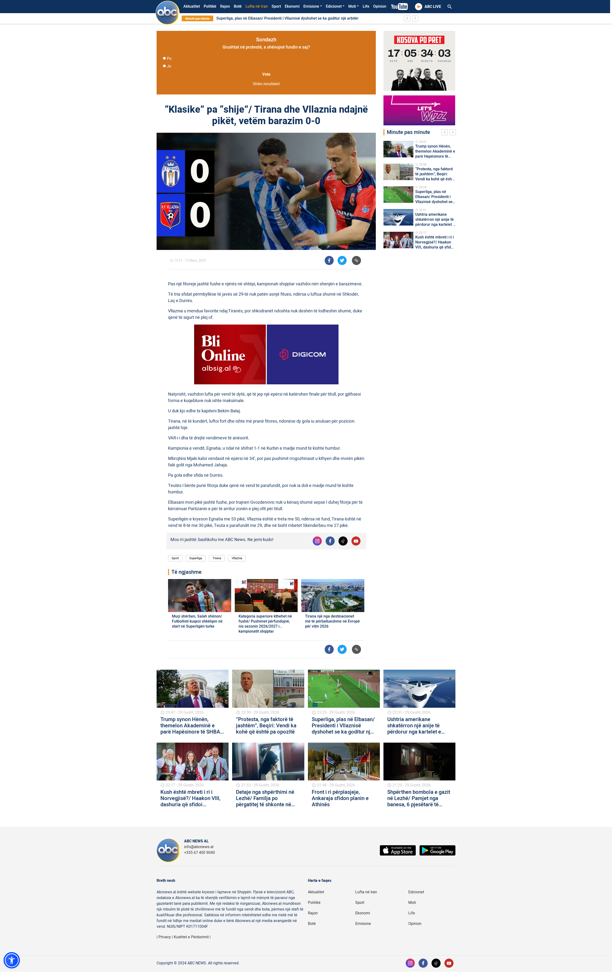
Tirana (217, 558)
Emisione (311, 6)
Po (169, 58)
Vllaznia (237, 558)
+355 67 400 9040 (199, 853)
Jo (169, 66)
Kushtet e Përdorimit (191, 937)
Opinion (379, 6)
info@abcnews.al (198, 847)
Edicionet (334, 6)
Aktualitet (191, 6)
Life (366, 6)
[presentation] (446, 133)
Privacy (164, 937)
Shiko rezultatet (266, 84)
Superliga (195, 558)
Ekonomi (292, 6)
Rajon (225, 6)
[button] (12, 960)
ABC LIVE (433, 7)
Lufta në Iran (257, 6)
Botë (238, 6)
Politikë (210, 6)
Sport (276, 6)
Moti (352, 6)
